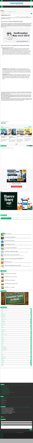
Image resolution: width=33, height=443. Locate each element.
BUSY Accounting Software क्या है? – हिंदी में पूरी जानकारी (10, 247)
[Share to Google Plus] (6, 132)
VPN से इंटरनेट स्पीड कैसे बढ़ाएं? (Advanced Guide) (9, 244)
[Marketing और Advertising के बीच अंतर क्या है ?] (28, 132)
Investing (2, 333)
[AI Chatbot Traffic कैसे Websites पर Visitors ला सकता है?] (2, 277)
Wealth (2, 354)
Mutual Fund (2, 338)
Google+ (4, 123)
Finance (2, 326)
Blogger (28, 145)
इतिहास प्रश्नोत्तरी (3, 358)
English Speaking (3, 324)
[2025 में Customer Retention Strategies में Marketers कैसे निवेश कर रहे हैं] (12, 132)
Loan (1, 335)
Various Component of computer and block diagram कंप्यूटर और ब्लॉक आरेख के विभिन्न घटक (14, 258)
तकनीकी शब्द (2, 360)
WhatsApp (2, 355)
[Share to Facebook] (4, 132)
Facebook (1, 123)
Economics (2, 323)
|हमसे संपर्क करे (2, 436)
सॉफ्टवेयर (2, 364)
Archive (16, 218)
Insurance (2, 332)
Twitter (2, 123)
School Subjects (3, 404)
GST (1, 328)
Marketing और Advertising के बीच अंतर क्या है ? (28, 137)
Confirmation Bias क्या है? (5, 15)
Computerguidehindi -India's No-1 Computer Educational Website (8, 432)
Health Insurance (3, 329)
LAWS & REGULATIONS (4, 334)
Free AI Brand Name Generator (5, 389)
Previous (1, 132)
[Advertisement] (16, 62)
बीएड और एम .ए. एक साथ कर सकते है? (7, 233)
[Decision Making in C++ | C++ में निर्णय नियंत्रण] (2, 287)
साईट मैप (1, 437)
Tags (26, 218)
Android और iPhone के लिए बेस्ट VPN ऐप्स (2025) (9, 240)
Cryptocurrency (3, 321)
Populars (6, 218)
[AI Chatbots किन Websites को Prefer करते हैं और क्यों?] (2, 273)
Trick (1, 353)
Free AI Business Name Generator (6, 391)
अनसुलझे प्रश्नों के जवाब (3, 357)
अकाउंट (2, 356)
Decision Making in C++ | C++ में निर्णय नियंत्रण (9, 287)
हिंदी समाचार (2, 365)
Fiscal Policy (2, 327)
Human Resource (3, 331)
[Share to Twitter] (5, 132)
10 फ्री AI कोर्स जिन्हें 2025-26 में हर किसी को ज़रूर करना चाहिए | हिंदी (11, 251)
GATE (2, 403)
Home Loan (2, 330)
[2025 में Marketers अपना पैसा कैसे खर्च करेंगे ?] (20, 132)
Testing (2, 351)
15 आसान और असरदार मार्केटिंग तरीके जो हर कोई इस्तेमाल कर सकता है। (3, 137)
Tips (1, 352)
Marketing (3, 13)
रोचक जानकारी (2, 361)
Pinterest (5, 123)
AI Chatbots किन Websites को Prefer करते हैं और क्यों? (10, 273)
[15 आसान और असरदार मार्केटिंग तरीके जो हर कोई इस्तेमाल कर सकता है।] (4, 132)
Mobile (2, 337)
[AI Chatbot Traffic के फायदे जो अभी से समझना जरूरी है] (2, 280)
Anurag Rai (2, 212)
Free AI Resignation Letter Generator (6, 390)
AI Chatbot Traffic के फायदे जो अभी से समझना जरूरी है (9, 280)
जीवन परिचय (2, 359)
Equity (2, 325)
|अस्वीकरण (2, 435)
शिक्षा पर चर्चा (2, 362)
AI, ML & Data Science (4, 400)
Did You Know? (3, 322)
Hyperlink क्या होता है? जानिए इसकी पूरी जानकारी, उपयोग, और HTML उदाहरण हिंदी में (12, 265)
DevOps (2, 401)
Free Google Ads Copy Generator (5, 393)
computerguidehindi (17, 16)
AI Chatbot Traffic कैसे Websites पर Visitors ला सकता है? (10, 276)
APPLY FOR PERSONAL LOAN (16, 186)
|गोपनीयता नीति (2, 434)
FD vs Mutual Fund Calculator (5, 388)
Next (31, 132)
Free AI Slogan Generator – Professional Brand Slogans (8, 392)
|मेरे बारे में (1, 433)
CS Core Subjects (4, 402)
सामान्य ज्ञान (2, 363)
